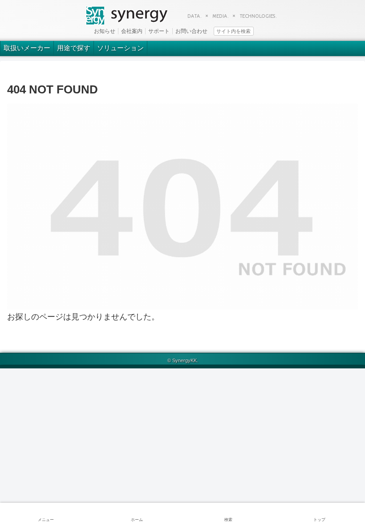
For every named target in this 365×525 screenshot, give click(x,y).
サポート (159, 31)
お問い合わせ (191, 31)
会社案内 (131, 31)
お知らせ (104, 31)
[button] (268, 30)
